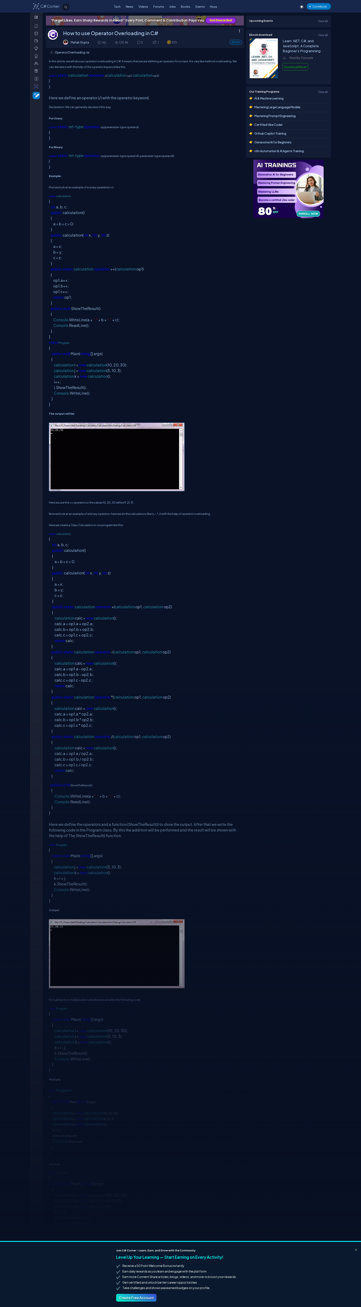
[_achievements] (37, 56)
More (213, 7)
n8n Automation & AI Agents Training (279, 151)
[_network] (37, 63)
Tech (117, 6)
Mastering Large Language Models (277, 107)
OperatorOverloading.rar (72, 52)
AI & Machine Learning (268, 98)
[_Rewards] (37, 79)
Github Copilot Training (270, 133)
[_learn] (37, 48)
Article (236, 42)
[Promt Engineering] (288, 189)
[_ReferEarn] (37, 71)
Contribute (319, 6)
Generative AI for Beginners (272, 142)
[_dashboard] (37, 33)
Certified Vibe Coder (268, 124)
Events (200, 6)
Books (185, 6)
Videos (143, 6)
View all (323, 21)
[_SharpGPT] (37, 86)
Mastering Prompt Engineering (275, 116)
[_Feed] (37, 25)
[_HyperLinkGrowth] (35, 95)
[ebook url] (263, 77)
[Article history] (99, 42)
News (129, 6)
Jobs (172, 6)
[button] (154, 42)
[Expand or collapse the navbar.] (36, 17)
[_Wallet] (37, 41)
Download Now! (295, 67)
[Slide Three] (145, 21)
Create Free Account (136, 1298)
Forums (158, 6)
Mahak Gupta (80, 42)
